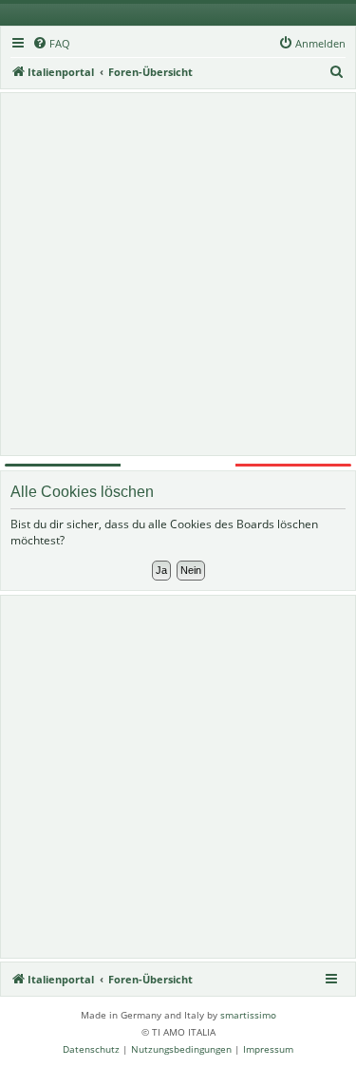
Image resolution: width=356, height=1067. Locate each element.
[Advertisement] (178, 274)
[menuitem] (51, 43)
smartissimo (248, 1014)
